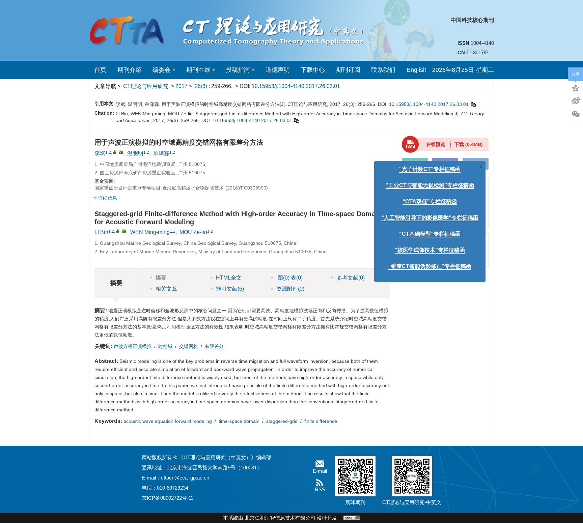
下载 (468, 144)
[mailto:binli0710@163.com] (120, 152)
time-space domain (240, 421)
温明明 (135, 153)
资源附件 (290, 289)
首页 (100, 69)
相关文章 (166, 289)
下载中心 (313, 69)
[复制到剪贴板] (473, 104)
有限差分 (215, 346)
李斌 (99, 153)
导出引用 (445, 163)
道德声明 (278, 69)
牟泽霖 (161, 153)
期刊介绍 (129, 69)
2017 (181, 86)
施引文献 (230, 289)
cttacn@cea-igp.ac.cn (185, 478)
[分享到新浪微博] (575, 100)
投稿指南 (238, 69)
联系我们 (383, 69)
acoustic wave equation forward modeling (168, 421)
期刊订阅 (348, 69)
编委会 (161, 69)
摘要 (161, 278)
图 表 (289, 278)
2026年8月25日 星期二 (463, 69)
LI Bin (101, 232)
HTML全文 (229, 278)
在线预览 (435, 144)
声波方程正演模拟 (133, 346)
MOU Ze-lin (193, 232)
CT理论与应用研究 (145, 86)
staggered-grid (282, 421)
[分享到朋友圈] (575, 114)
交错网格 (189, 346)
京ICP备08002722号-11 (167, 498)
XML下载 (475, 163)
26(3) (202, 86)
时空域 (166, 346)
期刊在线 (198, 69)
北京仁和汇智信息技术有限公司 (280, 518)
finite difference (321, 421)
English (416, 69)
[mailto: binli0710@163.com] (123, 231)
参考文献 (351, 278)
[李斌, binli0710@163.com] (114, 152)
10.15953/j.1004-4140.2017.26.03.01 (296, 86)
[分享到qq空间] (575, 87)
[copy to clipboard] (296, 120)
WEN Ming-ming (150, 232)
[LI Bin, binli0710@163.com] (117, 231)
